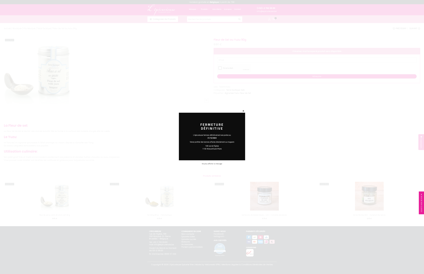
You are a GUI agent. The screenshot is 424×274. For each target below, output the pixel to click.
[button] (421, 203)
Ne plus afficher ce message (212, 164)
